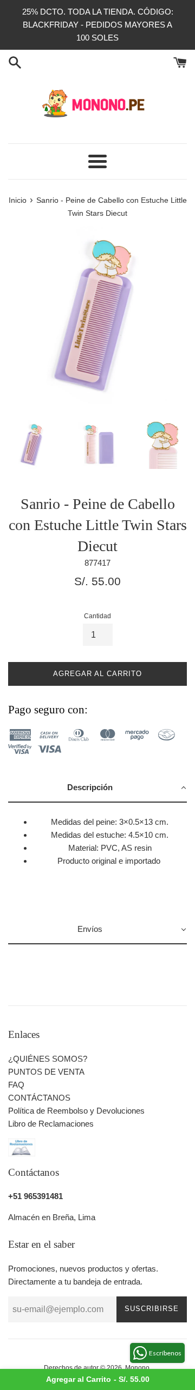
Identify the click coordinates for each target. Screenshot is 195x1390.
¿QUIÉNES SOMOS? (47, 1058)
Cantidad (97, 616)
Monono (137, 1368)
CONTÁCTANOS (39, 1097)
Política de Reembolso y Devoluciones (76, 1110)
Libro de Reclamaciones (51, 1123)
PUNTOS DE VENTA (46, 1071)
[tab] (97, 788)
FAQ (16, 1084)
